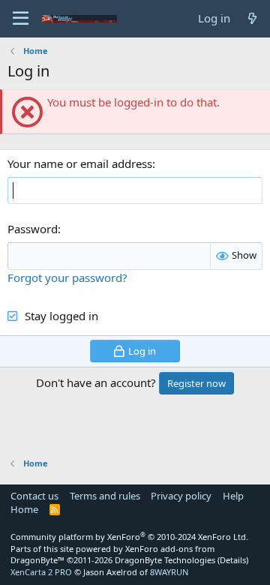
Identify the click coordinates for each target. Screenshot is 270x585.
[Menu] (20, 19)
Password (33, 228)
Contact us (34, 495)
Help (233, 495)
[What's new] (252, 18)
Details (233, 560)
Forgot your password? (68, 277)
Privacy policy (181, 495)
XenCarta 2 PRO (41, 572)
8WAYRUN (169, 572)
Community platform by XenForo (129, 536)
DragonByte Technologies (165, 560)
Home (24, 509)
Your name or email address (80, 163)
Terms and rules (105, 495)
